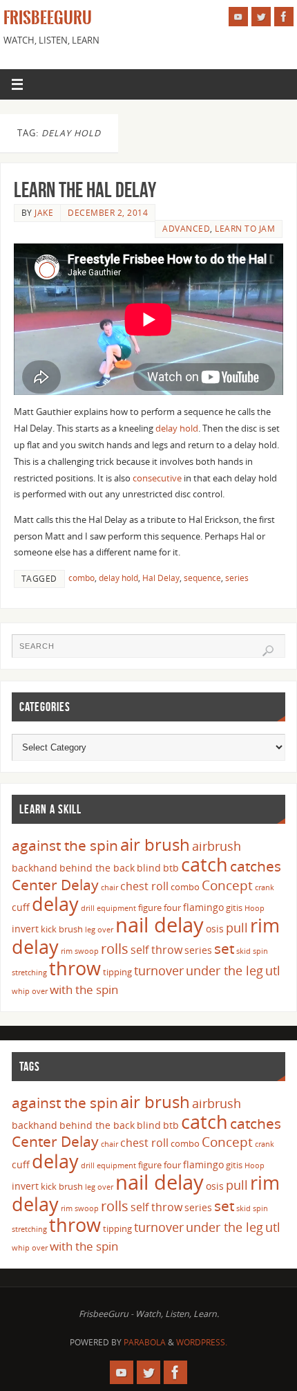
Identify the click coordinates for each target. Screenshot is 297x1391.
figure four (159, 907)
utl (272, 970)
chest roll (144, 886)
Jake (44, 213)
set (224, 948)
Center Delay (55, 884)
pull (237, 927)
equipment (116, 908)
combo (81, 578)
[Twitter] (261, 16)
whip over (30, 991)
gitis (234, 907)
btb (171, 867)
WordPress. (201, 1342)
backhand (34, 867)
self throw (156, 949)
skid (243, 951)
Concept (227, 885)
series (237, 578)
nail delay (159, 925)
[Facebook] (284, 16)
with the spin (84, 989)
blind (149, 867)
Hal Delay (161, 578)
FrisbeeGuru (47, 18)
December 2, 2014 (108, 213)
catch (204, 864)
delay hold (176, 428)
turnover (159, 970)
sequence (202, 578)
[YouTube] (238, 16)
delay (55, 903)
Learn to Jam (245, 228)
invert (25, 928)
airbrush (216, 846)
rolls (114, 948)
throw (75, 968)
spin (260, 951)
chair (109, 887)
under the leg (224, 970)
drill (88, 908)
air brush (155, 844)
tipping (117, 972)
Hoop (255, 908)
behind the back (97, 867)
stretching (29, 972)
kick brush (62, 929)
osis (215, 928)
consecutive (157, 478)
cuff (21, 907)
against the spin (65, 845)
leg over (99, 929)
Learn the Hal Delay (85, 189)
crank (264, 887)
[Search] (268, 651)
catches (255, 866)
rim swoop (80, 951)
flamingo (203, 907)
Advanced (186, 228)
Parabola (145, 1342)
